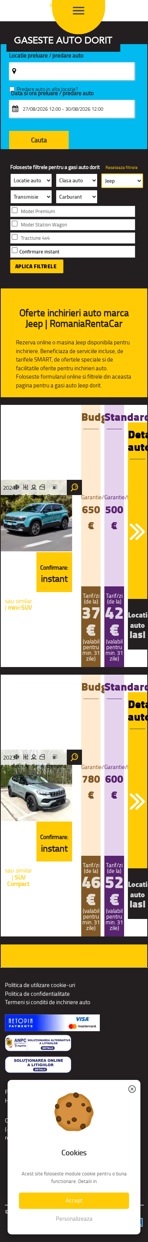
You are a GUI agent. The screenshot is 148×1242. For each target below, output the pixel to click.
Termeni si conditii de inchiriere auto (47, 1002)
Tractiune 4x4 (35, 238)
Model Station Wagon (44, 225)
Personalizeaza (74, 1218)
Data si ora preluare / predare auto (52, 93)
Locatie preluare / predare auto (46, 55)
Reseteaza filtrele (121, 167)
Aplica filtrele (36, 266)
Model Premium (38, 211)
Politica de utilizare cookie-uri (40, 985)
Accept (74, 1200)
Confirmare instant (39, 251)
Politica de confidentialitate (37, 993)
